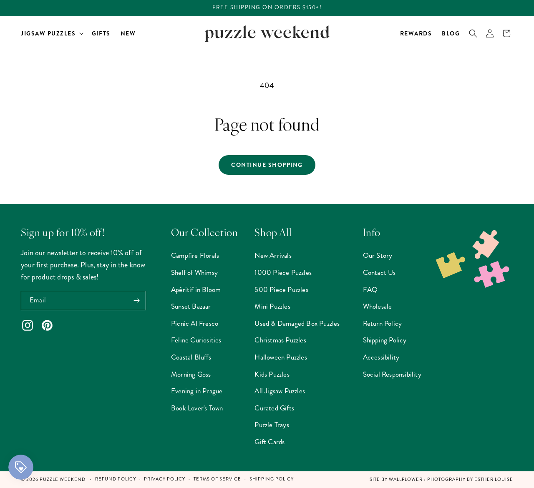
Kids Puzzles (271, 374)
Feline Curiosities (196, 340)
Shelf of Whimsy (194, 272)
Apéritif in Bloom (196, 289)
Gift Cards (269, 442)
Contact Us (379, 272)
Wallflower (406, 479)
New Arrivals (272, 255)
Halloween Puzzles (280, 357)
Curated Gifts (274, 408)
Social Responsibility (392, 374)
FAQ (370, 289)
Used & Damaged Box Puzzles (297, 323)
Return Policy (382, 323)
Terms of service (217, 479)
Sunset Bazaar (191, 306)
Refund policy (115, 479)
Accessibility (381, 357)
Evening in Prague (196, 391)
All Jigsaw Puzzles (279, 391)
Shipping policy (271, 479)
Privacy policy (164, 479)
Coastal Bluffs (191, 357)
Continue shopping (267, 165)
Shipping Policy (385, 340)
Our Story (378, 255)
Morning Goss (191, 374)
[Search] (473, 33)
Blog (451, 33)
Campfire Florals (195, 255)
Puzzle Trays (271, 425)
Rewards (416, 33)
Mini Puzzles (272, 306)
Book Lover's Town (197, 408)
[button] (51, 33)
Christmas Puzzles (280, 340)
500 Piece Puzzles (281, 289)
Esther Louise (493, 479)
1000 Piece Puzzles (283, 272)
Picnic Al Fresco (194, 323)
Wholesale (377, 306)
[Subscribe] (136, 300)
